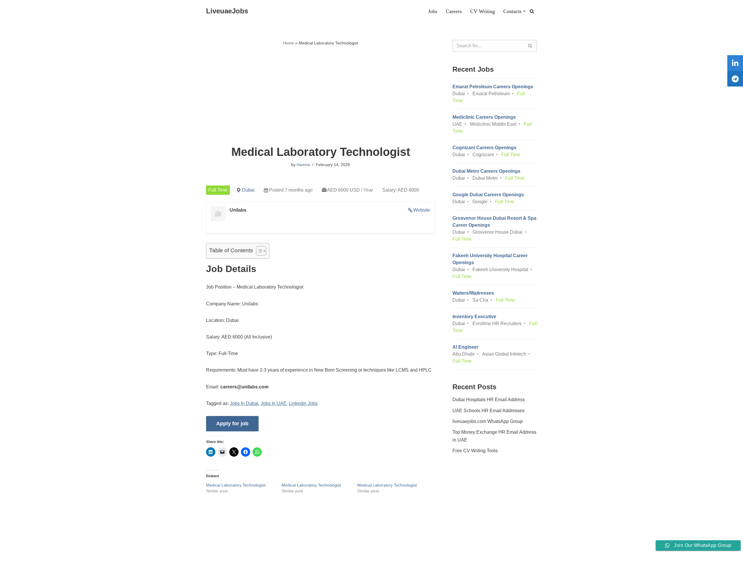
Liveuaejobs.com (21, 563)
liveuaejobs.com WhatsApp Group (487, 421)
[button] (524, 11)
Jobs (432, 11)
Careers (454, 11)
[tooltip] (735, 63)
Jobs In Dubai (244, 403)
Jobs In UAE (273, 403)
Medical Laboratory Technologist (236, 485)
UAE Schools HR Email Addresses (488, 410)
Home (288, 43)
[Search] (532, 11)
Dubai (248, 190)
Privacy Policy (123, 548)
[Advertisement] (320, 96)
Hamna (303, 164)
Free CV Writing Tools (475, 450)
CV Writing (482, 11)
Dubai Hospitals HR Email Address (488, 399)
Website (421, 210)
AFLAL (75, 563)
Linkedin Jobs (303, 403)
